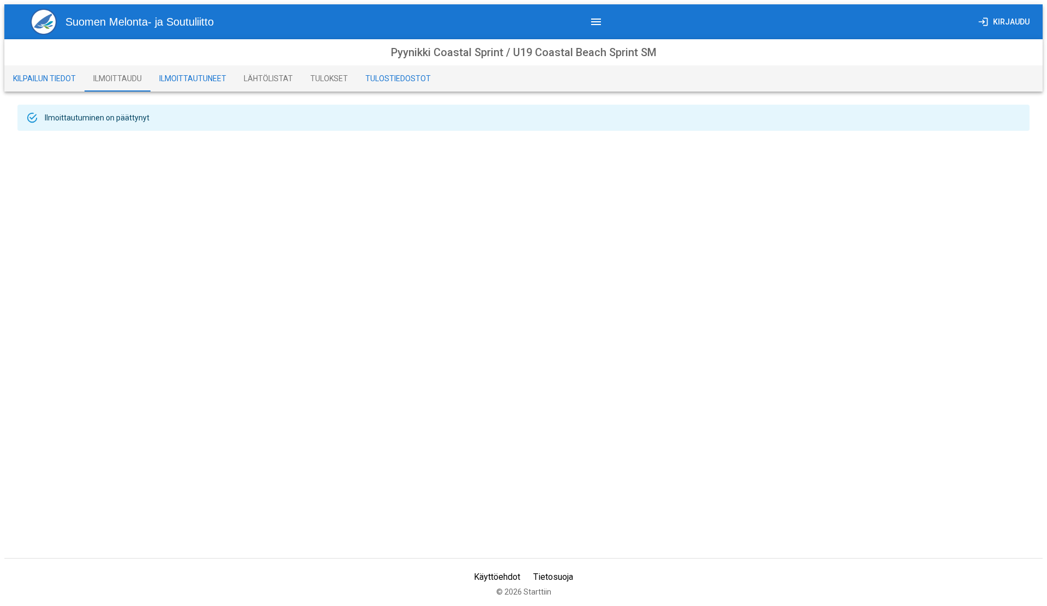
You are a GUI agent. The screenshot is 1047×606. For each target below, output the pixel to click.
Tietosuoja (553, 577)
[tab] (44, 78)
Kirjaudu (1011, 21)
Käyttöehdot (497, 577)
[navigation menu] (596, 22)
